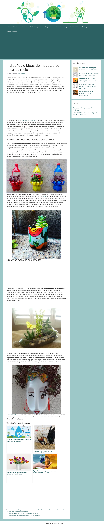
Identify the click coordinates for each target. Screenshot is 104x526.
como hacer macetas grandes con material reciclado (22, 510)
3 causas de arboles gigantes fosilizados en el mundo (23, 513)
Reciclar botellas (11, 415)
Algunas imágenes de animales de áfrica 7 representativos (86, 93)
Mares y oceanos (87, 27)
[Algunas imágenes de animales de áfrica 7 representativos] (75, 93)
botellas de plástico (28, 120)
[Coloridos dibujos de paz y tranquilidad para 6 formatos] (75, 69)
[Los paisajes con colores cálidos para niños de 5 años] (75, 80)
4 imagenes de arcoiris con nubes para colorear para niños (24, 515)
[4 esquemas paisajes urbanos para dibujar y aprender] (75, 75)
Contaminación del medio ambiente (16, 27)
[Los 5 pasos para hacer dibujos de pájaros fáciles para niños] (75, 86)
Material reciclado (11, 31)
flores (45, 196)
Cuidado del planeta (36, 27)
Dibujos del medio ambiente (53, 27)
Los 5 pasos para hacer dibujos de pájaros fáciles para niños (87, 86)
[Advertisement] (52, 46)
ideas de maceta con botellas (46, 510)
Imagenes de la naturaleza (71, 27)
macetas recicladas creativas (20, 511)
